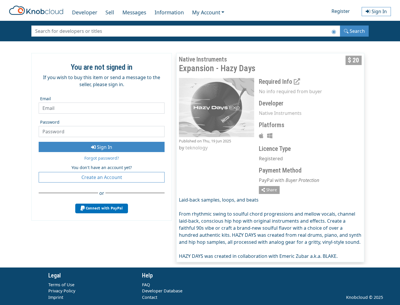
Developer (84, 12)
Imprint (55, 297)
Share (271, 189)
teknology (196, 147)
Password (49, 122)
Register (340, 11)
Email (45, 98)
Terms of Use (61, 284)
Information (169, 12)
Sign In (104, 147)
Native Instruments (280, 113)
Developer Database (162, 291)
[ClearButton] (333, 32)
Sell (109, 12)
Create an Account (101, 177)
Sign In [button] (378, 11)
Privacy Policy (61, 291)
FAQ (146, 284)
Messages (134, 12)
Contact (149, 297)
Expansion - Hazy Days (217, 68)
